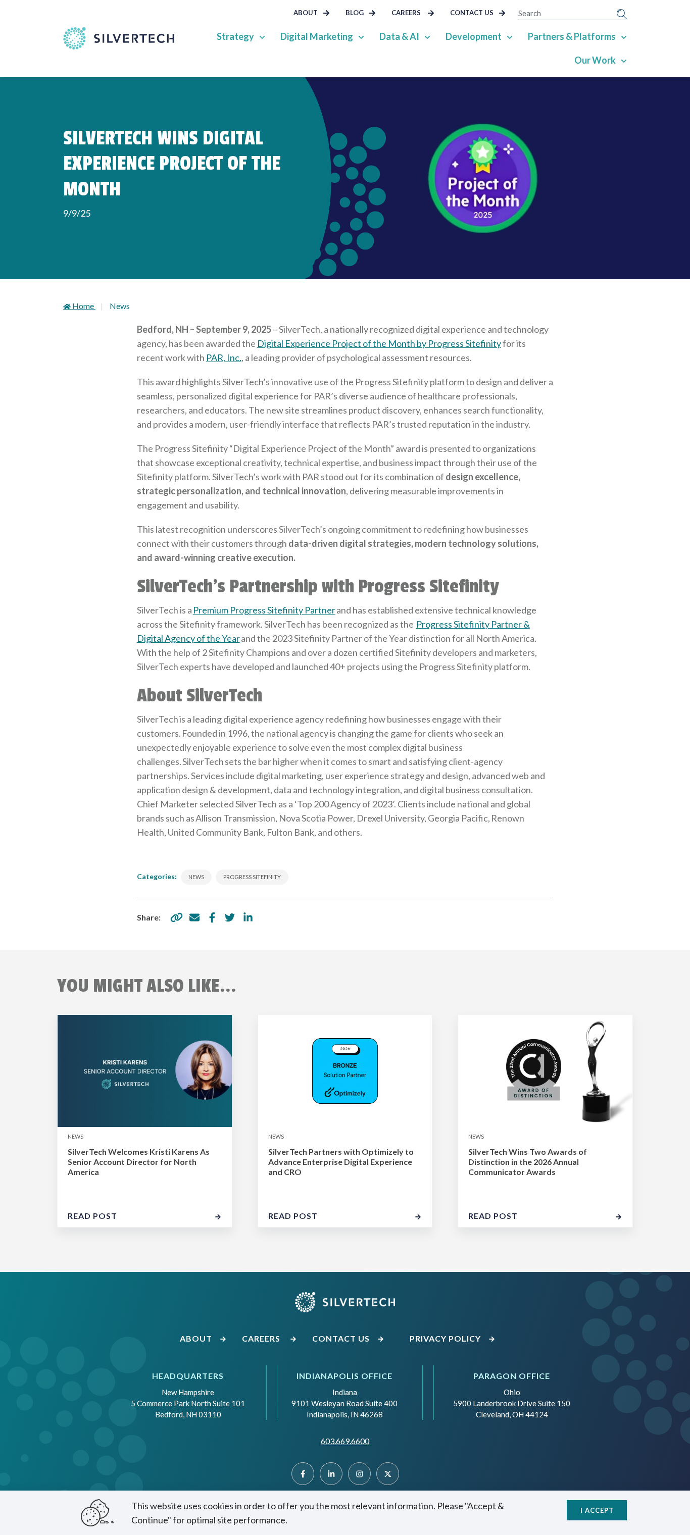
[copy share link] (177, 917)
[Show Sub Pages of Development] (510, 36)
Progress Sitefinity (252, 877)
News (120, 306)
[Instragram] (359, 1473)
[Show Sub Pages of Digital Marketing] (361, 36)
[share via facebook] (212, 917)
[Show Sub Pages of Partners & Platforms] (624, 36)
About (306, 13)
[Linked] (331, 1473)
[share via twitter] (230, 917)
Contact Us (472, 13)
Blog (355, 13)
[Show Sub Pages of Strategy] (262, 36)
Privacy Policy (446, 1338)
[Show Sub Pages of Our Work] (624, 60)
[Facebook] (302, 1473)
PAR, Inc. (223, 357)
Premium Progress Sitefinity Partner (264, 610)
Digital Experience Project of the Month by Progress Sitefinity (379, 343)
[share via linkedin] (248, 917)
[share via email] (194, 917)
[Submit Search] (622, 13)
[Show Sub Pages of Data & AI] (427, 36)
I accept (597, 1510)
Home (83, 306)
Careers (407, 13)
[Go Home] (118, 38)
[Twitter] (387, 1473)
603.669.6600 (345, 1441)
